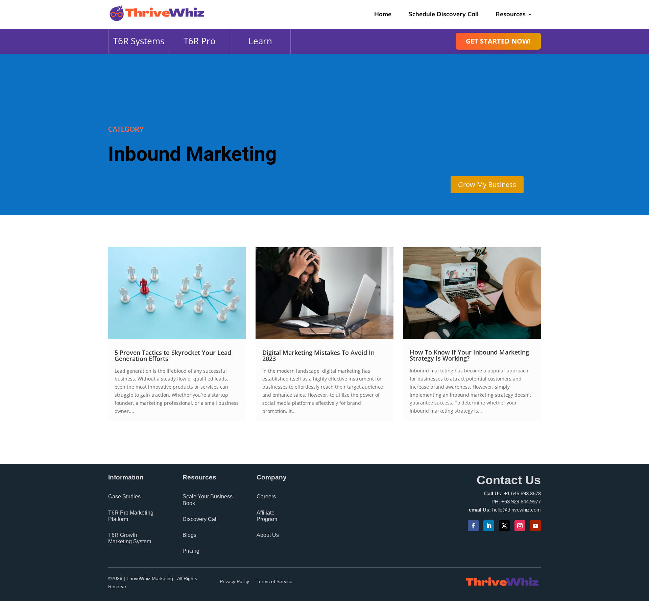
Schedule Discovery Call (443, 14)
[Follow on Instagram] (519, 525)
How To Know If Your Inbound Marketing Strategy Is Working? (469, 355)
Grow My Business (487, 184)
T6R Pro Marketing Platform (130, 516)
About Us (268, 535)
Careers (266, 496)
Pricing (191, 551)
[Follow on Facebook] (473, 525)
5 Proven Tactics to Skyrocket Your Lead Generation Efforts (173, 355)
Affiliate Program (267, 516)
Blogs (189, 535)
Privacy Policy (234, 581)
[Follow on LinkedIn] (488, 525)
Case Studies (124, 496)
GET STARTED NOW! (498, 41)
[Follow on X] (504, 525)
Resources (511, 14)
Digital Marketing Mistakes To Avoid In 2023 (318, 355)
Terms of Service (274, 581)
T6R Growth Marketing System (129, 538)
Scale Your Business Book (208, 500)
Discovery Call (200, 519)
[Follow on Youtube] (535, 525)
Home (382, 14)
